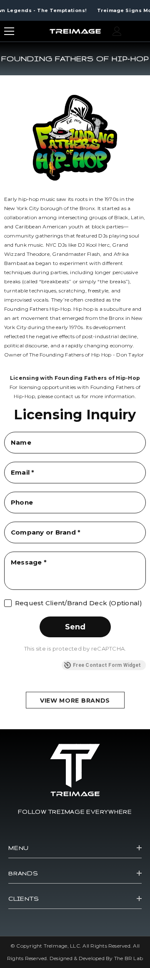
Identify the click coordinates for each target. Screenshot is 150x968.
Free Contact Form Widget (107, 665)
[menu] (9, 31)
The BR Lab (128, 958)
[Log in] (117, 31)
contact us (67, 396)
